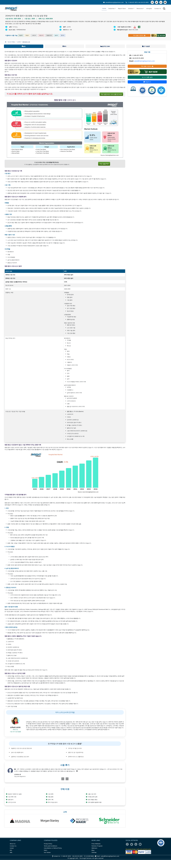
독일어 (27, 35)
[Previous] (55, 778)
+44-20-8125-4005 (143, 2)
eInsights (149, 8)
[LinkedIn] (160, 2)
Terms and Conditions (50, 846)
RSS (11, 850)
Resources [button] (140, 8)
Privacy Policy (48, 844)
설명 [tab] (24, 46)
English (21, 35)
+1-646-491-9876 (132, 2)
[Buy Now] (158, 35)
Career (12, 848)
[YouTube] (165, 2)
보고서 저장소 (11, 42)
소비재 (19, 42)
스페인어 (34, 35)
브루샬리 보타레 (15, 727)
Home (104, 8)
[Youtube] (140, 845)
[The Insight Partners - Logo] (11, 8)
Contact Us (157, 8)
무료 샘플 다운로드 (138, 35)
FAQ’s (45, 850)
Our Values (47, 852)
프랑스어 (41, 35)
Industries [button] (111, 8)
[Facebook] (152, 2)
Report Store (122, 8)
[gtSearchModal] (164, 9)
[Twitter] (156, 2)
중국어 (62, 35)
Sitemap (94, 852)
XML (11, 852)
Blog (93, 850)
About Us (12, 844)
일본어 (56, 35)
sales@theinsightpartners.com (114, 2)
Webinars (94, 848)
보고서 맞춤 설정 (147, 77)
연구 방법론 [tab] (146, 46)
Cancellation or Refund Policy (53, 848)
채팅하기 (148, 82)
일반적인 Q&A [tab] (106, 46)
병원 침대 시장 (26, 42)
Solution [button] (130, 8)
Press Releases (96, 844)
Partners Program (97, 846)
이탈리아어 (49, 35)
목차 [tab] (65, 46)
